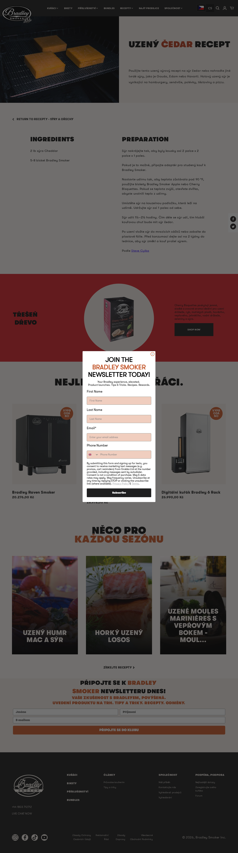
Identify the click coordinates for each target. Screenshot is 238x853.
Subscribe (119, 492)
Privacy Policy (121, 483)
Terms (135, 483)
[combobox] (93, 454)
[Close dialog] (152, 354)
